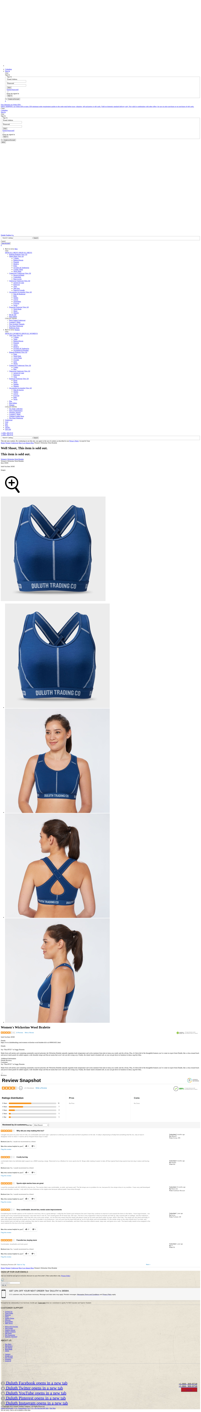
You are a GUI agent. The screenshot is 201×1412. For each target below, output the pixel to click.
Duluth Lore (9, 1356)
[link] (102, 66)
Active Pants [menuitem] (17, 358)
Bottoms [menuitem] (12, 254)
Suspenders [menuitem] (17, 301)
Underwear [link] (21, 273)
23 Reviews (19, 1032)
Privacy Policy (74, 441)
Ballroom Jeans (14, 328)
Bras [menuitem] (14, 369)
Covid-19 (8, 1361)
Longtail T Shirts (14, 322)
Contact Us (8, 1311)
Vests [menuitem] (15, 286)
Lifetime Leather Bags (16, 416)
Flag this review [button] (6, 1149)
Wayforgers (9, 1346)
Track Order (9, 1313)
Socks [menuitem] (15, 305)
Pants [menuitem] (15, 354)
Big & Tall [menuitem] (12, 315)
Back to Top (21, 1264)
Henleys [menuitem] (16, 264)
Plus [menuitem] (10, 401)
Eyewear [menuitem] (16, 303)
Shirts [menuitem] (11, 256)
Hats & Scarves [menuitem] (18, 390)
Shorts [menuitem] (15, 363)
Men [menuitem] (16, 249)
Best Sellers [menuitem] (13, 316)
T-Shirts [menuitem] (16, 258)
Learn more (42, 1303)
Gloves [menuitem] (15, 300)
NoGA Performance (16, 410)
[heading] (102, 656)
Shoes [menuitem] (15, 311)
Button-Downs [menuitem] (18, 260)
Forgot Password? (13, 89)
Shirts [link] (15, 256)
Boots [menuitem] (15, 380)
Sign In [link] (7, 71)
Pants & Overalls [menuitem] (19, 290)
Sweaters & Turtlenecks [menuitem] (21, 268)
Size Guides (9, 1328)
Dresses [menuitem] (11, 405)
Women (7, 443)
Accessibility (9, 1321)
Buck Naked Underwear (17, 320)
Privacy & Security (7, 1408)
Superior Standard (11, 1336)
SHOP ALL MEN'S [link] (12, 252)
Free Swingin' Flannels (16, 324)
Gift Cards (8, 1333)
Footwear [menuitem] (12, 307)
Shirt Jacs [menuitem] (16, 288)
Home (3, 443)
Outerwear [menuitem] (13, 281)
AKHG (7, 1351)
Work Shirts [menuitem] (17, 271)
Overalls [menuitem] (16, 360)
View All (24, 254)
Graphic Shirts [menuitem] (18, 269)
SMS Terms (9, 1323)
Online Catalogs (10, 1331)
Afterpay (8, 1320)
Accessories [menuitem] (13, 292)
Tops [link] (15, 335)
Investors (8, 1359)
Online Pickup (9, 1318)
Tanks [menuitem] (15, 339)
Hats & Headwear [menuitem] (19, 294)
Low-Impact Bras (28, 443)
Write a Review (29, 1032)
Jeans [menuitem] (15, 362)
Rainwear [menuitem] (16, 284)
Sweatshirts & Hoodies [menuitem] (21, 350)
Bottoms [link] (18, 254)
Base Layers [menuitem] (17, 279)
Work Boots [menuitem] (17, 309)
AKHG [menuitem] (7, 427)
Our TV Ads (9, 1357)
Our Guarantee (10, 1335)
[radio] (2, 1033)
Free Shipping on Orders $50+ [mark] (11, 105)
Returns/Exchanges (11, 1326)
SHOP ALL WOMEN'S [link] (13, 333)
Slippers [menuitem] (16, 313)
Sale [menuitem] (6, 424)
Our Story (8, 1344)
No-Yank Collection (16, 409)
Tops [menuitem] (11, 335)
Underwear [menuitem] (13, 273)
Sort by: (29, 1125)
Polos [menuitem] (15, 266)
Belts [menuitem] (15, 296)
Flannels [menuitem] (16, 262)
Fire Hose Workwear (16, 326)
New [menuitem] (6, 426)
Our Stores (8, 1347)
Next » (148, 1264)
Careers (7, 1354)
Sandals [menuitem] (16, 384)
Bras (20, 443)
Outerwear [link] (20, 281)
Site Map (53, 1408)
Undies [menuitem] (15, 367)
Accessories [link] (21, 292)
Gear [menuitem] (6, 422)
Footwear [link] (19, 307)
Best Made (8, 1349)
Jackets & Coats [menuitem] (18, 283)
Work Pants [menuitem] (17, 356)
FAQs (7, 1316)
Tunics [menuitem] (15, 345)
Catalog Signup (10, 1330)
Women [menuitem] (17, 330)
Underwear (14, 443)
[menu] (100, 34)
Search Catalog (8, 238)
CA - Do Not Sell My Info (39, 1408)
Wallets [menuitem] (15, 298)
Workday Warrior (15, 412)
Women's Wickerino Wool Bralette (12, 459)
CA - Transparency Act (22, 1408)
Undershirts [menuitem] (17, 277)
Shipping (8, 1315)
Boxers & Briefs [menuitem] (18, 275)
